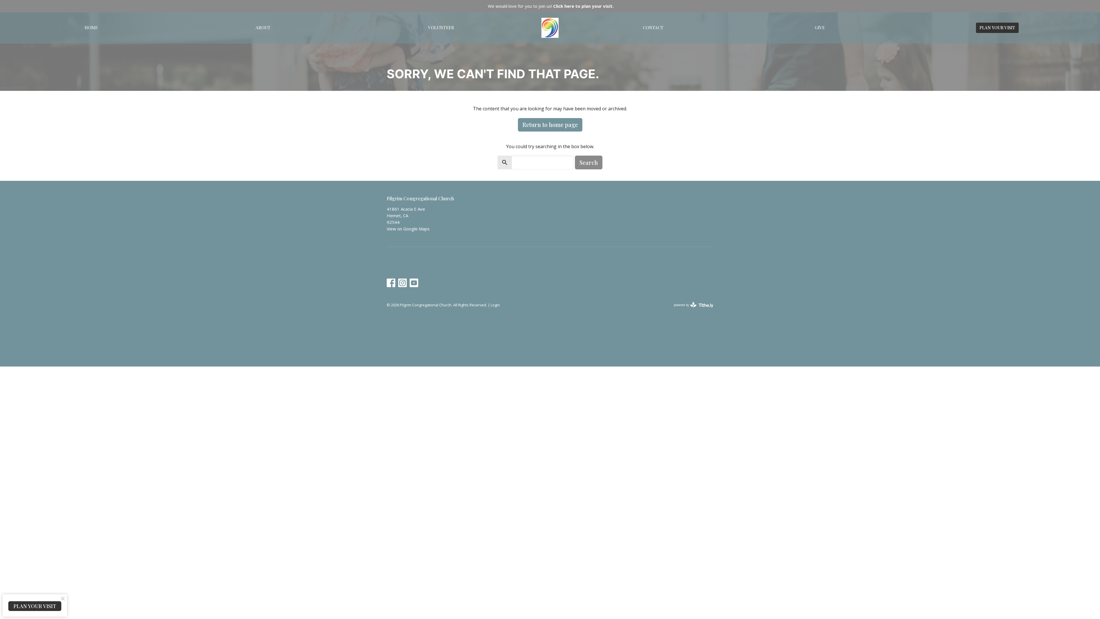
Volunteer (441, 27)
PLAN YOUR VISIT (997, 27)
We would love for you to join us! (551, 6)
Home (91, 27)
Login (495, 304)
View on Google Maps (408, 229)
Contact (653, 27)
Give (820, 27)
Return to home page (550, 124)
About (263, 27)
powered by (690, 310)
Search (589, 162)
